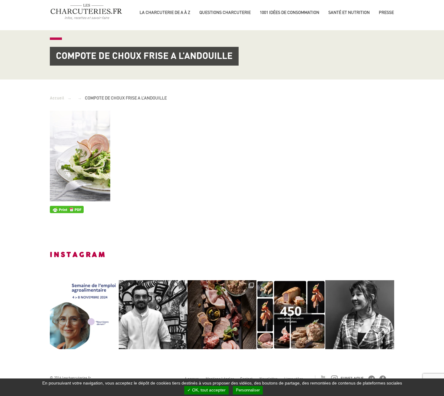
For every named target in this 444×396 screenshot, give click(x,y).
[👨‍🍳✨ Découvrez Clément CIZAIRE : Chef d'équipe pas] (153, 314)
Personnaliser (248, 390)
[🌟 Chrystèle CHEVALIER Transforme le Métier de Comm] (359, 314)
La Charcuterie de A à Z (165, 12)
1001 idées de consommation (289, 12)
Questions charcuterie (225, 12)
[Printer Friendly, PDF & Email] (67, 209)
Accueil (57, 98)
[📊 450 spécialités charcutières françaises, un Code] (290, 314)
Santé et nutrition (349, 12)
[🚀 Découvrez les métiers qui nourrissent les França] (84, 314)
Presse (386, 12)
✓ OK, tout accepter (206, 390)
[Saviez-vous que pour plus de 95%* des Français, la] (222, 314)
